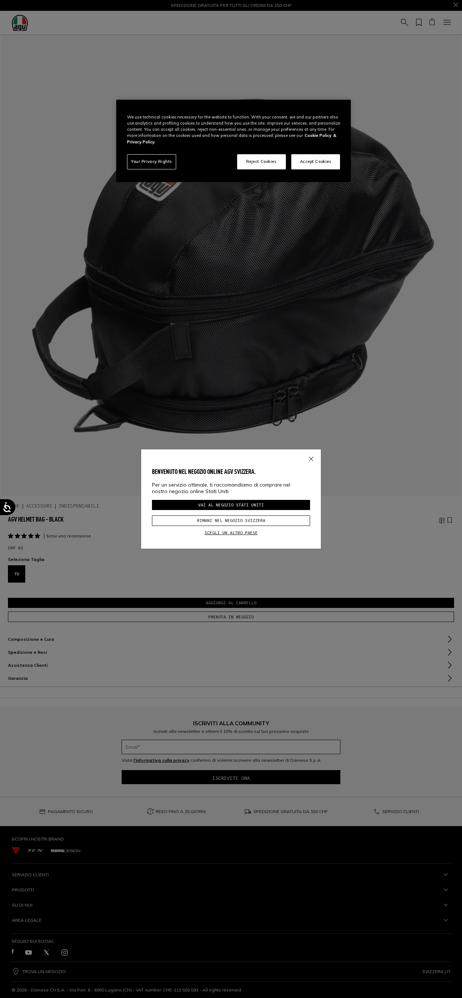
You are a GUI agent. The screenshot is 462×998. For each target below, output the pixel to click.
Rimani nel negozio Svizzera (231, 520)
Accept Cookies (316, 161)
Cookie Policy (318, 135)
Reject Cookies (261, 161)
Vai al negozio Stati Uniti (231, 504)
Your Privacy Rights (151, 161)
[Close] (311, 457)
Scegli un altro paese (231, 532)
